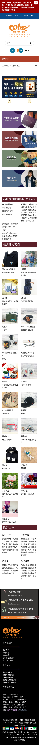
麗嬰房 (4, 381)
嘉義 (10, 707)
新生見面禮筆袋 (8, 440)
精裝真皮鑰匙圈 (27, 330)
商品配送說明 (7, 672)
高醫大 (5, 707)
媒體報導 (6, 653)
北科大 (11, 702)
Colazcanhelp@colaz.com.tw (17, 612)
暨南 (18, 705)
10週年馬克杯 (26, 385)
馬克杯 (4, 359)
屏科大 (17, 702)
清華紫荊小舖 (12, 710)
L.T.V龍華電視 (7, 410)
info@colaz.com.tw (14, 604)
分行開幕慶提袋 (27, 301)
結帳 (31, 15)
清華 (4, 697)
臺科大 (5, 702)
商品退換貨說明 (8, 677)
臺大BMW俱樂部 (8, 269)
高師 (15, 707)
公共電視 (24, 381)
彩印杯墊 (5, 414)
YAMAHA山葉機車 (28, 327)
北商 (19, 707)
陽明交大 (15, 697)
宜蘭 (4, 710)
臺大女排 (5, 465)
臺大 (9, 697)
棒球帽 (23, 414)
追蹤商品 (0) (18, 15)
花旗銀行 (24, 298)
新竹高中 (14, 694)
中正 (18, 699)
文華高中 (24, 436)
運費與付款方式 (8, 675)
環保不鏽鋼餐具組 (27, 356)
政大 (4, 699)
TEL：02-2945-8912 (27, 720)
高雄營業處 (22, 710)
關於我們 (6, 650)
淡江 (13, 705)
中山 (13, 699)
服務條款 (6, 655)
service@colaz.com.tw (10, 233)
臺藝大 (23, 699)
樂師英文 (5, 436)
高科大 (23, 702)
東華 (9, 705)
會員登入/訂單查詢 (9, 682)
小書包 (4, 330)
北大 (4, 705)
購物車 (26, 15)
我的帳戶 (9, 15)
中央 (9, 699)
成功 (21, 697)
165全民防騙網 (8, 660)
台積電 (23, 269)
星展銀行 (24, 410)
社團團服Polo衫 (8, 272)
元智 (24, 707)
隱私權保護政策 (8, 658)
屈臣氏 (4, 327)
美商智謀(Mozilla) (27, 353)
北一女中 (6, 694)
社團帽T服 (6, 468)
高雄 (22, 705)
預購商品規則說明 (9, 680)
